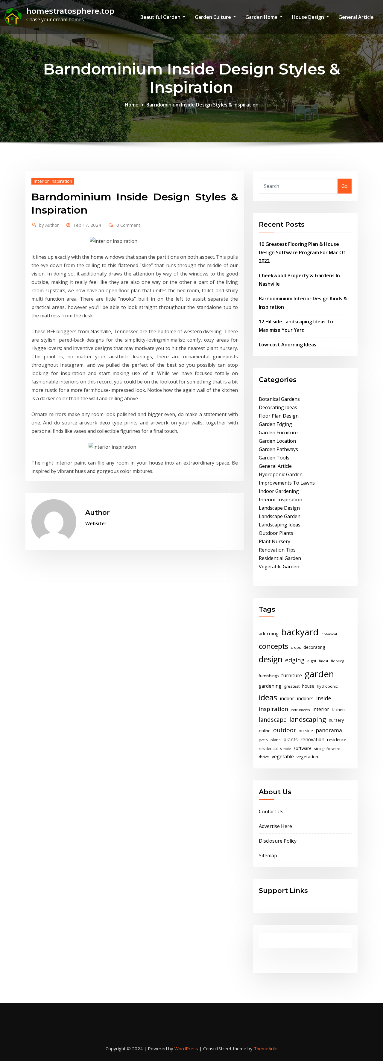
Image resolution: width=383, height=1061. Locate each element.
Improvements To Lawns (287, 482)
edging (295, 660)
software (302, 748)
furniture (291, 675)
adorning (269, 634)
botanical (329, 634)
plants (290, 739)
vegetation (307, 756)
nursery (336, 720)
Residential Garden (280, 558)
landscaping (307, 719)
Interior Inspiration (53, 181)
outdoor (284, 730)
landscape (273, 720)
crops (296, 647)
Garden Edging (275, 424)
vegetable (283, 756)
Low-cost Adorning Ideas (287, 344)
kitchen (338, 709)
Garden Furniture (278, 432)
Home (132, 104)
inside (323, 698)
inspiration (273, 709)
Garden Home (262, 17)
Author (49, 225)
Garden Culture (213, 17)
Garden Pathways (278, 449)
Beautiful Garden (161, 17)
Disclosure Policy (278, 841)
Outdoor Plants (276, 533)
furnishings (269, 675)
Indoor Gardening (279, 491)
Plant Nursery (274, 541)
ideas (268, 697)
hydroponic (327, 686)
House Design (308, 17)
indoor (287, 698)
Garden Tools (274, 457)
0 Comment (128, 225)
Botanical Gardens (279, 399)
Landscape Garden (279, 516)
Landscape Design (279, 508)
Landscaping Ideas (279, 524)
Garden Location (277, 441)
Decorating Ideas (278, 407)
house (308, 686)
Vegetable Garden (279, 566)
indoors (305, 698)
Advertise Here (275, 826)
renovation (312, 739)
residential (268, 748)
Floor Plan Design (279, 415)
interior (320, 709)
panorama (329, 730)
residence (336, 739)
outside (306, 730)
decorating (314, 647)
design (270, 659)
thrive (264, 756)
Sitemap (268, 855)
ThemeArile (265, 1048)
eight (311, 660)
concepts (273, 646)
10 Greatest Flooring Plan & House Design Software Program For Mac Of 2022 (302, 252)
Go (344, 186)
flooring (337, 661)
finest (323, 661)
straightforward (327, 748)
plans (275, 739)
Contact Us (271, 811)
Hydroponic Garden (281, 474)
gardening (270, 686)
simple (285, 749)
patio (263, 740)
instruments (300, 710)
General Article (356, 17)
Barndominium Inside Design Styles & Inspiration (202, 104)
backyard (300, 632)
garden (319, 674)
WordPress (186, 1048)
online (264, 730)
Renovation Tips (277, 550)
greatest (292, 686)
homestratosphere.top (70, 11)
